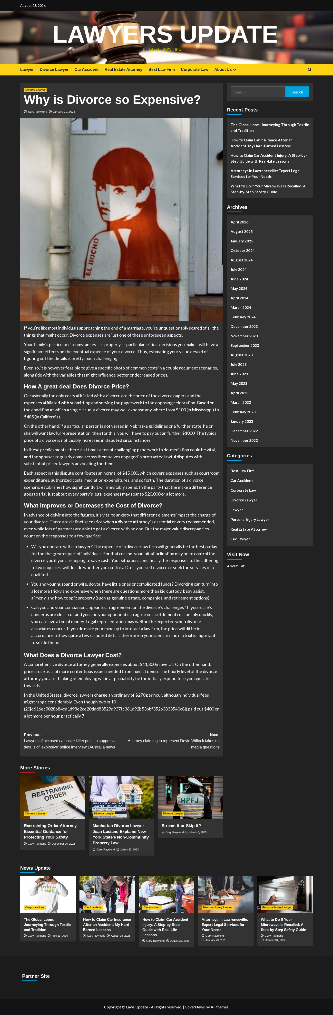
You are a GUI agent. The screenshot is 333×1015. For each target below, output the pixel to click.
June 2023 (239, 374)
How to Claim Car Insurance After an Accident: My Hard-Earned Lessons (262, 143)
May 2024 (239, 288)
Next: (173, 741)
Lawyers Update (165, 34)
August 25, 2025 (120, 935)
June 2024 (239, 279)
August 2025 (242, 231)
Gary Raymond (37, 111)
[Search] (310, 69)
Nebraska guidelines (148, 426)
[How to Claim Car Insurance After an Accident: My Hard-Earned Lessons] (107, 894)
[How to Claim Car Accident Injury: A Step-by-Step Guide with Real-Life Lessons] (166, 894)
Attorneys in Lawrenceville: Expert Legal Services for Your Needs (265, 173)
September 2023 (245, 345)
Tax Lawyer (240, 539)
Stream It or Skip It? (181, 825)
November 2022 (244, 440)
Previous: (69, 741)
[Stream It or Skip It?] (190, 797)
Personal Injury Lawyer (250, 519)
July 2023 (239, 364)
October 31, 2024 (275, 940)
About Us (223, 69)
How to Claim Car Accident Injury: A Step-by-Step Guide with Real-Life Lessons (269, 158)
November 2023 (244, 336)
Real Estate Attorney (123, 69)
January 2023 (242, 421)
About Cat (236, 565)
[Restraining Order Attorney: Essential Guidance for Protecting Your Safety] (52, 797)
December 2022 (244, 431)
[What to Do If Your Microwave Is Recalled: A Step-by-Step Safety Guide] (285, 894)
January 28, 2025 (216, 940)
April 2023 (239, 393)
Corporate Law (194, 69)
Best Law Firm (161, 69)
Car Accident (86, 69)
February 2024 (243, 317)
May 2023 (239, 383)
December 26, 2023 (63, 843)
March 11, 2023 (129, 849)
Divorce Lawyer (54, 69)
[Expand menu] (234, 70)
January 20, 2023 (64, 111)
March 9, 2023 (197, 832)
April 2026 (239, 222)
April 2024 (239, 298)
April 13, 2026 (60, 935)
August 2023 (242, 355)
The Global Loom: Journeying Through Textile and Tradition (270, 127)
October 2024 (243, 250)
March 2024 (241, 307)
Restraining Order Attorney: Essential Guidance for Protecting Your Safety (51, 831)
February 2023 (243, 412)
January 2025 (242, 241)
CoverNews (195, 1007)
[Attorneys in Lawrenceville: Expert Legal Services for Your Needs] (226, 894)
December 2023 (244, 326)
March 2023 (241, 402)
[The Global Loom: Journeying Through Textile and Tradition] (48, 894)
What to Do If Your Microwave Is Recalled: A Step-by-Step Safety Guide (268, 189)
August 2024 (242, 260)
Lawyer (27, 69)
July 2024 (239, 269)
